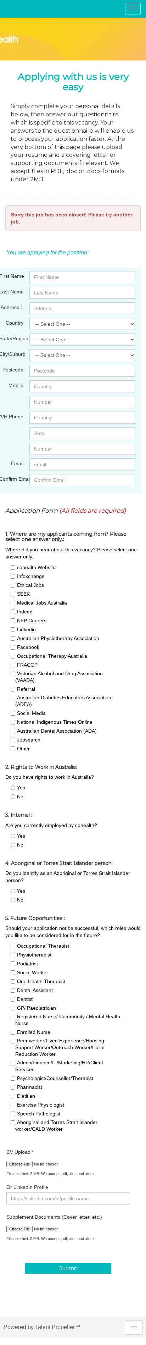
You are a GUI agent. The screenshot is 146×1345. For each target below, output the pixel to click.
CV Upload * (20, 1152)
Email (17, 463)
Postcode (12, 370)
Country (14, 323)
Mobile (16, 385)
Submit (68, 1268)
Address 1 (12, 307)
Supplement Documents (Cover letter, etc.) (54, 1217)
